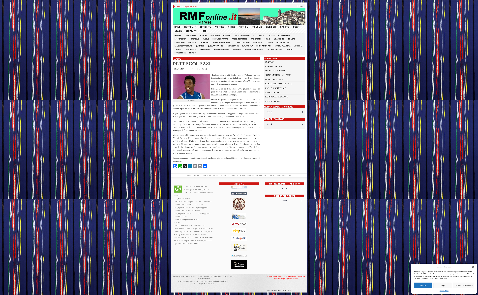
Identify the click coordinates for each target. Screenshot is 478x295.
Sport (296, 27)
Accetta (423, 285)
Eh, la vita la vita (263, 46)
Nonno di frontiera (221, 42)
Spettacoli (192, 31)
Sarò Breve (205, 49)
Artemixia (298, 46)
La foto (289, 49)
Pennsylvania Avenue (254, 49)
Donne (267, 39)
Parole (206, 39)
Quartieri (200, 46)
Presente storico (239, 39)
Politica (219, 27)
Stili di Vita (257, 42)
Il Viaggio (227, 35)
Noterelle (194, 39)
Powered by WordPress (274, 290)
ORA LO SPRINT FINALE (275, 88)
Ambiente (271, 27)
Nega (443, 285)
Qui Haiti (269, 42)
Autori (285, 124)
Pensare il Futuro (220, 39)
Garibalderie (284, 35)
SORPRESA (269, 62)
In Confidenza (180, 39)
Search (301, 6)
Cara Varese (190, 35)
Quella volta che (215, 46)
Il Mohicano (179, 42)
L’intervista (205, 42)
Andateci (178, 49)
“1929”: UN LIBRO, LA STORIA (278, 75)
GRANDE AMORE (272, 101)
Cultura (243, 27)
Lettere (271, 35)
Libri (204, 31)
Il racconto (279, 39)
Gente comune (232, 46)
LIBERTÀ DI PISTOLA (274, 79)
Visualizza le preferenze (463, 285)
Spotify (197, 243)
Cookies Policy (444, 291)
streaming (181, 219)
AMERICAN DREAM (273, 92)
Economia (256, 27)
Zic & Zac (291, 39)
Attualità (205, 27)
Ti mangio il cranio (274, 49)
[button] (473, 266)
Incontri (203, 35)
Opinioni (178, 35)
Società (284, 27)
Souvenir (192, 42)
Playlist (192, 53)
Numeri (285, 112)
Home (177, 27)
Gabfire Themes (286, 290)
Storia (178, 31)
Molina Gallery (283, 42)
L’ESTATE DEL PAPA (273, 66)
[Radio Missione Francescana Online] (239, 16)
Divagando (215, 35)
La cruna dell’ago (241, 42)
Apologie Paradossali (244, 35)
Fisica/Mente (191, 49)
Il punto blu (247, 46)
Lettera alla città (283, 46)
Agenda (261, 35)
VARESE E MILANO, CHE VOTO (278, 83)
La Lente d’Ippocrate (183, 46)
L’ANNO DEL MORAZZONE (276, 96)
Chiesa (231, 27)
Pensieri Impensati (221, 49)
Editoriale (190, 27)
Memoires (237, 49)
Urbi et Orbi (256, 39)
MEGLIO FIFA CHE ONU (275, 70)
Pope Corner (180, 53)
